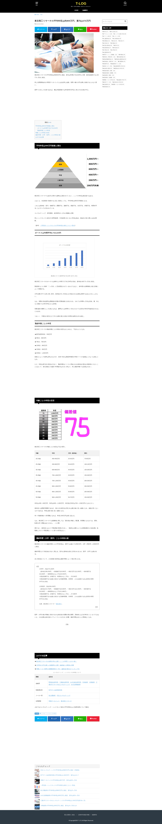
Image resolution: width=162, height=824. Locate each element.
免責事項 (84, 10)
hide (49, 122)
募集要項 (59, 604)
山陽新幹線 (107, 52)
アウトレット (108, 34)
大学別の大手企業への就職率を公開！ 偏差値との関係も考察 (55, 665)
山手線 (114, 50)
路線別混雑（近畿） (109, 70)
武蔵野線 (122, 61)
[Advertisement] (67, 105)
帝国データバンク (54, 701)
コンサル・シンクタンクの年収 (48, 713)
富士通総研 (52, 695)
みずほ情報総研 (75, 684)
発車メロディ (108, 66)
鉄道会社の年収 (118, 82)
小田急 (106, 50)
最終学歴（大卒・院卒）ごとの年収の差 (48, 135)
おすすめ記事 (40, 137)
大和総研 (92, 682)
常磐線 (122, 54)
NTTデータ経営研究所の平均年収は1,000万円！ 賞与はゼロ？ (59, 775)
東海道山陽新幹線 (121, 59)
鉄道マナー (107, 82)
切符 (117, 45)
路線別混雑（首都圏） (110, 73)
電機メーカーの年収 (118, 84)
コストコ (117, 36)
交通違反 (107, 40)
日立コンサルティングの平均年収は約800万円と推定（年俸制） (60, 770)
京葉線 (114, 43)
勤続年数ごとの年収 (43, 130)
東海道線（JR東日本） (110, 61)
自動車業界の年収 (120, 66)
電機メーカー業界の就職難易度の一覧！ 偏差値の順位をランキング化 (57, 669)
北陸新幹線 (107, 47)
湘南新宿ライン (116, 63)
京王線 (106, 43)
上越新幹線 (107, 38)
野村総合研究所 (53, 682)
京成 (122, 40)
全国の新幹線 (108, 45)
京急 (115, 40)
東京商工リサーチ (66, 701)
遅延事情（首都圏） (109, 77)
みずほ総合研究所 (75, 682)
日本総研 (85, 682)
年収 (37, 713)
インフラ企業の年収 (120, 34)
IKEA (106, 31)
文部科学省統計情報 (83, 814)
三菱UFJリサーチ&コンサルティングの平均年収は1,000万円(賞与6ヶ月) (62, 800)
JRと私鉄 (114, 31)
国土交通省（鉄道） (70, 814)
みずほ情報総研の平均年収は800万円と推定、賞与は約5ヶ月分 (60, 795)
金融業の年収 (122, 79)
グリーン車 (107, 36)
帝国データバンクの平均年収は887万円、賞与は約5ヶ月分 (58, 780)
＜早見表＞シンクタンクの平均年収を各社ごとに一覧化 (57, 225)
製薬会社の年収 (119, 68)
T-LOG (81, 3)
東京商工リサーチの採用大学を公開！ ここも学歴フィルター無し (56, 661)
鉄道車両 (107, 84)
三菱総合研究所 (64, 682)
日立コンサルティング (63, 695)
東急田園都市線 (108, 59)
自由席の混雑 (108, 68)
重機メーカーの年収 (109, 79)
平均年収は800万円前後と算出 (45, 126)
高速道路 (107, 86)
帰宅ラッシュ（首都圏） (110, 54)
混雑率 (106, 63)
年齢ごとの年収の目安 (42, 132)
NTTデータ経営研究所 (55, 690)
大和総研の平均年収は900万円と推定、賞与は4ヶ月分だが (58, 805)
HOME (76, 10)
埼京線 (116, 47)
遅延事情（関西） (109, 75)
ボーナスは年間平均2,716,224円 (47, 128)
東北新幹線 (121, 57)
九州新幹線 (117, 38)
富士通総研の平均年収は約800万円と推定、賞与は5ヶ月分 (58, 790)
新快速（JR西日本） (109, 57)
